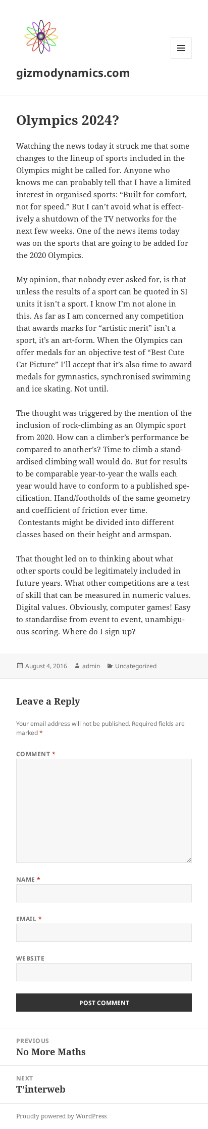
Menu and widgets (181, 58)
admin (91, 666)
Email (29, 919)
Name (28, 879)
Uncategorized (136, 666)
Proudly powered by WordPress (61, 1116)
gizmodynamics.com (73, 72)
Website (30, 958)
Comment (36, 754)
